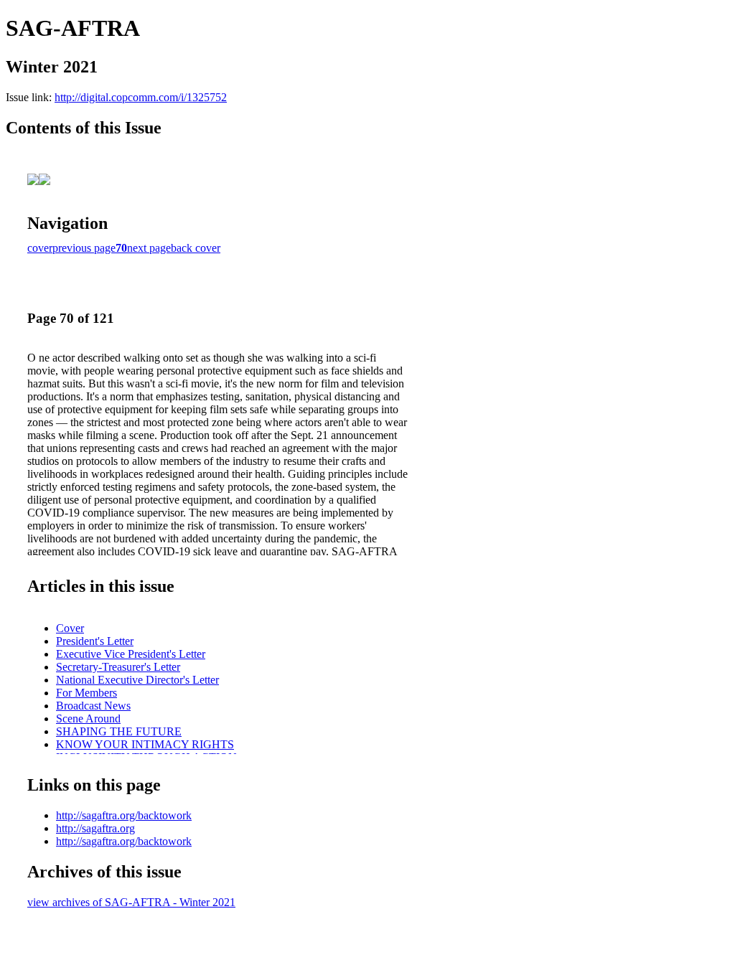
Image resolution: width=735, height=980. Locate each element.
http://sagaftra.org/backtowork (124, 815)
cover (39, 248)
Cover (70, 628)
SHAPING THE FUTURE (119, 731)
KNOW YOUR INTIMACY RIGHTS (145, 744)
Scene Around (88, 718)
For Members (86, 693)
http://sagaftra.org (95, 828)
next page (149, 248)
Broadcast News (93, 705)
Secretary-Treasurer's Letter (118, 667)
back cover (195, 248)
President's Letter (95, 641)
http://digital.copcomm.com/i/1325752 (141, 97)
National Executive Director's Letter (137, 680)
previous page (84, 248)
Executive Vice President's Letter (130, 654)
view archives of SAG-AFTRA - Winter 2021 (131, 902)
